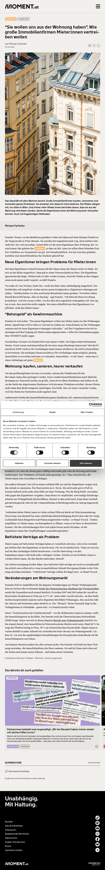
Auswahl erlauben (52, 463)
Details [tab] (52, 412)
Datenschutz (11, 838)
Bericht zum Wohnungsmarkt (68, 620)
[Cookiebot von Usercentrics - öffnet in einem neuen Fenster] (91, 405)
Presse (8, 846)
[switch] (39, 452)
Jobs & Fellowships (14, 825)
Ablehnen (19, 463)
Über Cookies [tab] (87, 412)
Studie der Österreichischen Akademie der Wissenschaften (69, 588)
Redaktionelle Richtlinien (17, 834)
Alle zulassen (86, 463)
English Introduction (15, 842)
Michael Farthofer (15, 225)
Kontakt (9, 821)
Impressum (10, 830)
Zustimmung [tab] (18, 412)
